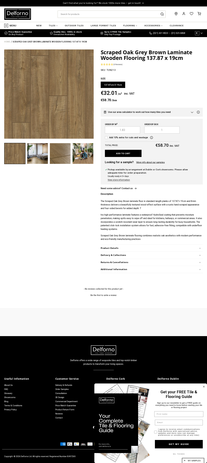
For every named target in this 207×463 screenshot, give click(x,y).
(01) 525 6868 (178, 33)
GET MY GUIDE (179, 444)
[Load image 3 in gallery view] (60, 153)
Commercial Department (66, 401)
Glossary (8, 393)
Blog (6, 401)
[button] (199, 14)
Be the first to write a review (103, 295)
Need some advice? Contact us (117, 188)
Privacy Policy (10, 409)
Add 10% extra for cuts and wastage (128, 137)
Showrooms (9, 397)
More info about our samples (150, 162)
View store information (119, 180)
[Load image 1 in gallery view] (14, 153)
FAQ (6, 389)
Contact (59, 417)
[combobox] (111, 14)
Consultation (61, 393)
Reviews (59, 413)
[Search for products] (162, 14)
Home (7, 42)
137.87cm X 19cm (113, 85)
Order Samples (62, 389)
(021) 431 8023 (160, 33)
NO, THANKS (179, 454)
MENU (13, 25)
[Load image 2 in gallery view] (37, 153)
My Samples (194, 460)
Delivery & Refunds (63, 385)
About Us (8, 385)
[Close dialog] (204, 386)
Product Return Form (64, 409)
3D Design (59, 397)
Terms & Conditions (13, 405)
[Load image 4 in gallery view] (83, 153)
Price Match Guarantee (65, 405)
